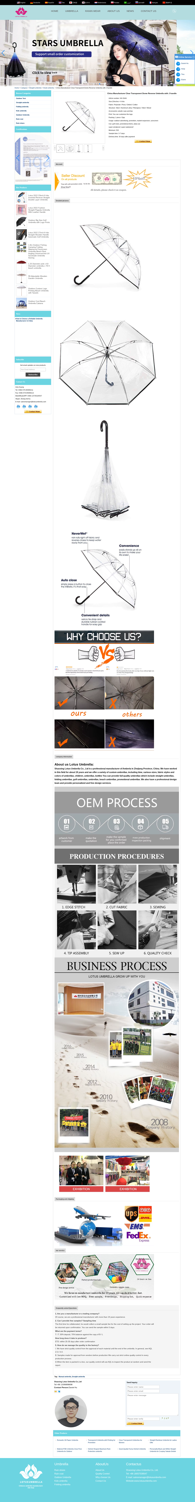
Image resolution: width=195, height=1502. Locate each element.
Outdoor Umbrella (22, 115)
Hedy (182, 69)
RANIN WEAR (92, 11)
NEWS (130, 11)
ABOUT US (113, 11)
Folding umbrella (22, 107)
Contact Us (101, 1481)
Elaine (183, 80)
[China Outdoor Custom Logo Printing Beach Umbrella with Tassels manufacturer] (21, 290)
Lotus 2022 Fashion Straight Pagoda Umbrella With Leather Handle (39, 210)
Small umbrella (48, 88)
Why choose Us (103, 1477)
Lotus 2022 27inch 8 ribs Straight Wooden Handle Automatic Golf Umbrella (38, 235)
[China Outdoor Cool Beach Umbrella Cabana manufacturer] (21, 303)
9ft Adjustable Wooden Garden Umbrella (37, 277)
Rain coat (19, 119)
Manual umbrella (65, 1377)
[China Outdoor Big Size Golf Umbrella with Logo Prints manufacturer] (21, 222)
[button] (95, 83)
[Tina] (24, 406)
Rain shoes (20, 123)
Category (24, 88)
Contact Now (33, 411)
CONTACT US (148, 11)
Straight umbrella (35, 88)
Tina (182, 74)
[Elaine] (18, 406)
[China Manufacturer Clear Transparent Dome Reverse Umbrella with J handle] (79, 118)
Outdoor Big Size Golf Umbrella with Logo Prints (39, 221)
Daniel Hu (184, 63)
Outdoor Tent (21, 98)
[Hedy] (30, 406)
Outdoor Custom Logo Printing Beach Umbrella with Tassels (38, 290)
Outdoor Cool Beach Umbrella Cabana (36, 302)
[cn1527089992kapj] (59, 1391)
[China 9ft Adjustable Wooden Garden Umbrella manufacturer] (21, 278)
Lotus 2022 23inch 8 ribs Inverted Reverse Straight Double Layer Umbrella (39, 197)
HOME (54, 11)
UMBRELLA (71, 11)
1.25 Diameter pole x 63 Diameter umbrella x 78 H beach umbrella (39, 266)
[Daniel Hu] (36, 406)
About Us (100, 1470)
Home (17, 88)
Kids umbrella (21, 111)
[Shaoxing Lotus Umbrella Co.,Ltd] (21, 18)
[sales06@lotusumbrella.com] (55, 1391)
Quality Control (103, 1474)
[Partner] (97, 53)
